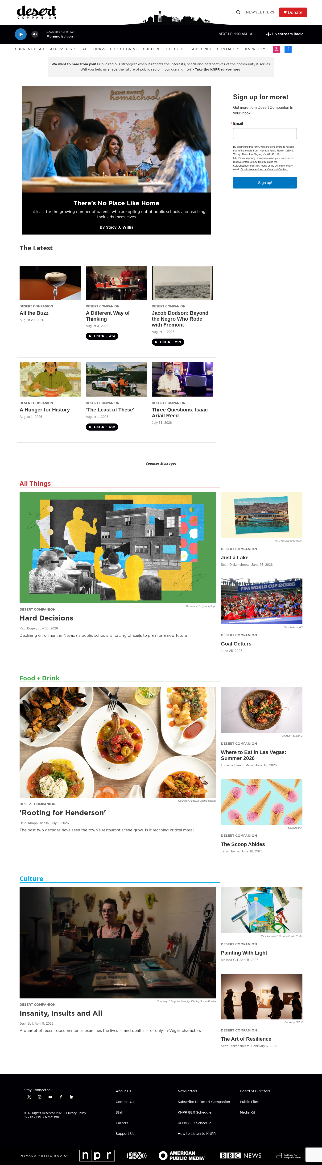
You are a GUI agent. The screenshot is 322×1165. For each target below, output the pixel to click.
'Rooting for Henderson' (63, 812)
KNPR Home (256, 49)
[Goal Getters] (261, 601)
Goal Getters (236, 644)
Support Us (125, 1134)
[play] (21, 34)
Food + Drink (124, 49)
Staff (120, 1113)
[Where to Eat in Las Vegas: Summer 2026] (261, 710)
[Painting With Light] (261, 910)
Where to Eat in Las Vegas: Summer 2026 (253, 755)
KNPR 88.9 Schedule (194, 1113)
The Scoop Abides (243, 844)
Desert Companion (36, 306)
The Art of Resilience (246, 1039)
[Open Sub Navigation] (76, 49)
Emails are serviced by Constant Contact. (264, 169)
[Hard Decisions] (118, 547)
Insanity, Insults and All (61, 1013)
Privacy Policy (76, 1113)
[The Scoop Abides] (261, 802)
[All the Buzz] (50, 283)
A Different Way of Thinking (108, 316)
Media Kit (247, 1113)
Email (238, 123)
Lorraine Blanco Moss (237, 765)
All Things (93, 49)
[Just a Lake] (261, 515)
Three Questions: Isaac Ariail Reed (180, 413)
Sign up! (265, 182)
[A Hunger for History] (50, 379)
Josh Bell (26, 1023)
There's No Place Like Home (116, 203)
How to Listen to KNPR (197, 1134)
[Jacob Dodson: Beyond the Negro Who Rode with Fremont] (182, 283)
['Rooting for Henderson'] (118, 742)
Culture (152, 49)
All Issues (61, 49)
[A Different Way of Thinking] (116, 283)
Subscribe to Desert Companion (204, 1102)
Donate (295, 12)
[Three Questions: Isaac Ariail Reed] (182, 379)
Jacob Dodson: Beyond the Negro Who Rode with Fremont (180, 319)
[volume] (35, 34)
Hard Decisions (46, 618)
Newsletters (260, 12)
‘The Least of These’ (110, 410)
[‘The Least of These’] (116, 379)
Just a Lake (234, 558)
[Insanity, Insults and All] (118, 942)
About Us (123, 1091)
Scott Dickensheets (235, 564)
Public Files (249, 1102)
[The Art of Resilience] (261, 997)
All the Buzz (34, 313)
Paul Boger (28, 628)
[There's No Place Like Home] (116, 139)
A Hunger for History (45, 410)
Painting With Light (244, 953)
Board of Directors (255, 1091)
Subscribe (201, 49)
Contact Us (125, 1102)
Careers (122, 1123)
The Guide (175, 49)
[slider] (42, 34)
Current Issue (30, 49)
